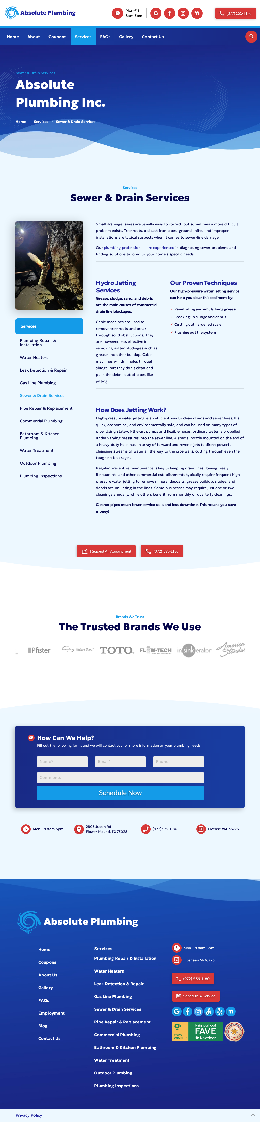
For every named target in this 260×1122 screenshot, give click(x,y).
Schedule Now (120, 793)
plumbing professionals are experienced (139, 247)
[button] (251, 37)
